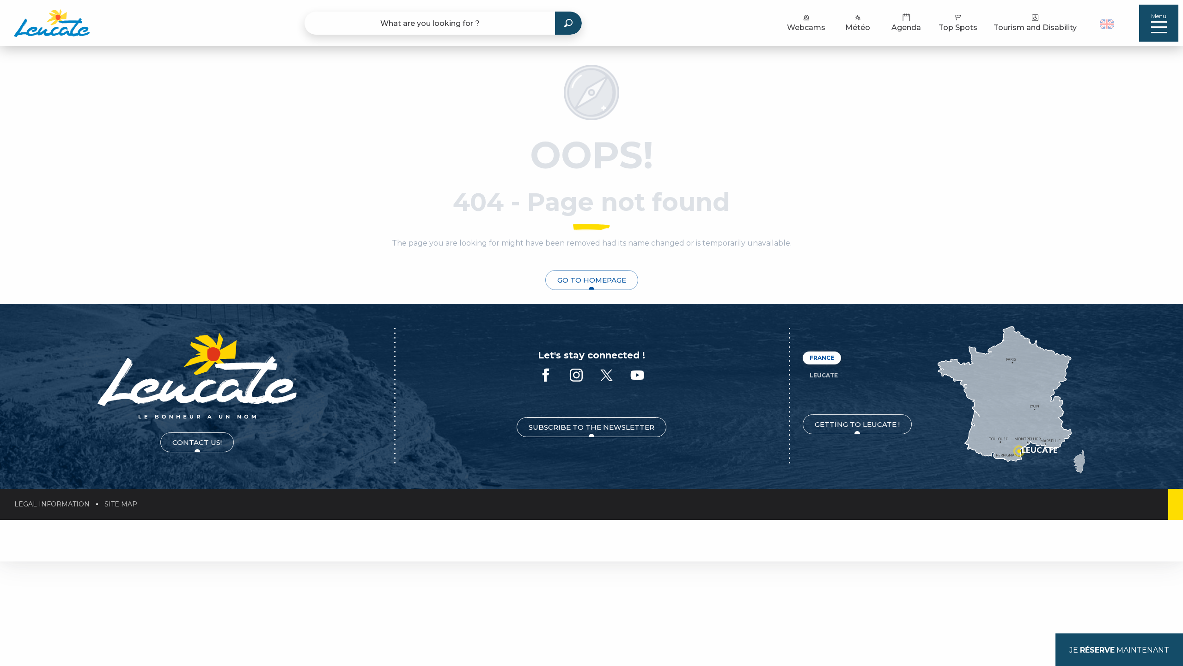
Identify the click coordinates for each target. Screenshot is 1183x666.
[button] (1108, 23)
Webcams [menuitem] (806, 27)
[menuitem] (52, 23)
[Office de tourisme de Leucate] (197, 376)
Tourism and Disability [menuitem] (1035, 27)
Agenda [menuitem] (906, 27)
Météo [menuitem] (857, 27)
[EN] (1106, 24)
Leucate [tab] (824, 375)
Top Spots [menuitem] (958, 27)
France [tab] (822, 357)
